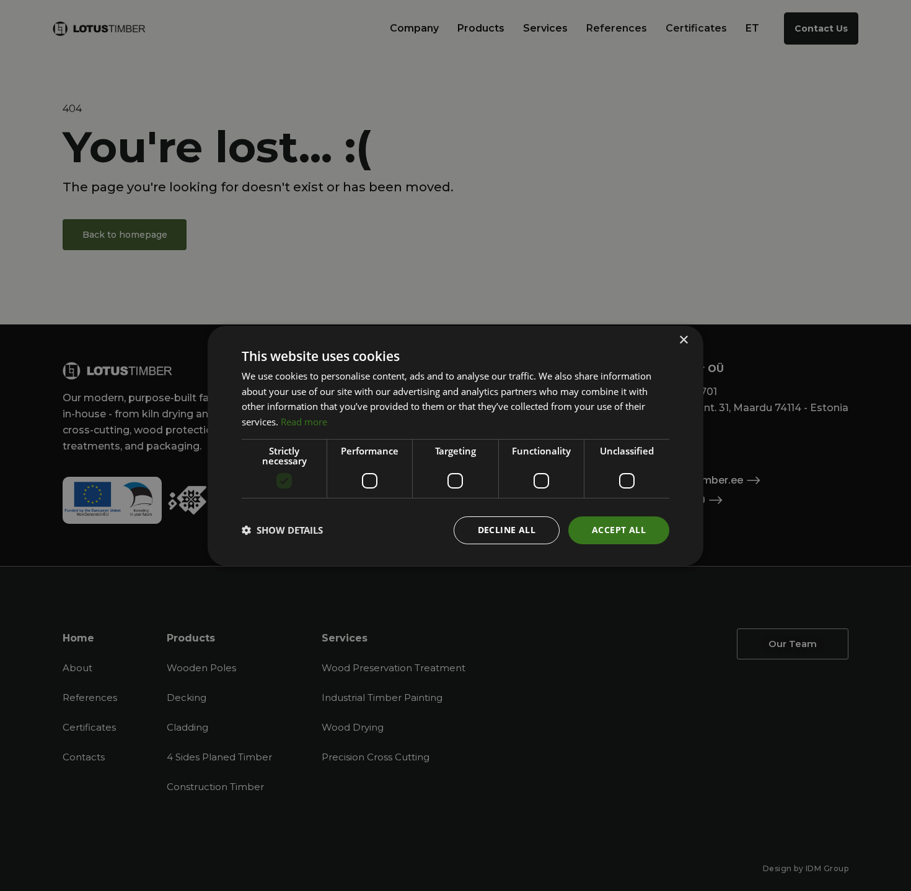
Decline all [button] (506, 530)
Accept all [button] (619, 530)
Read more (304, 421)
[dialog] (455, 445)
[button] (282, 530)
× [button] (683, 339)
